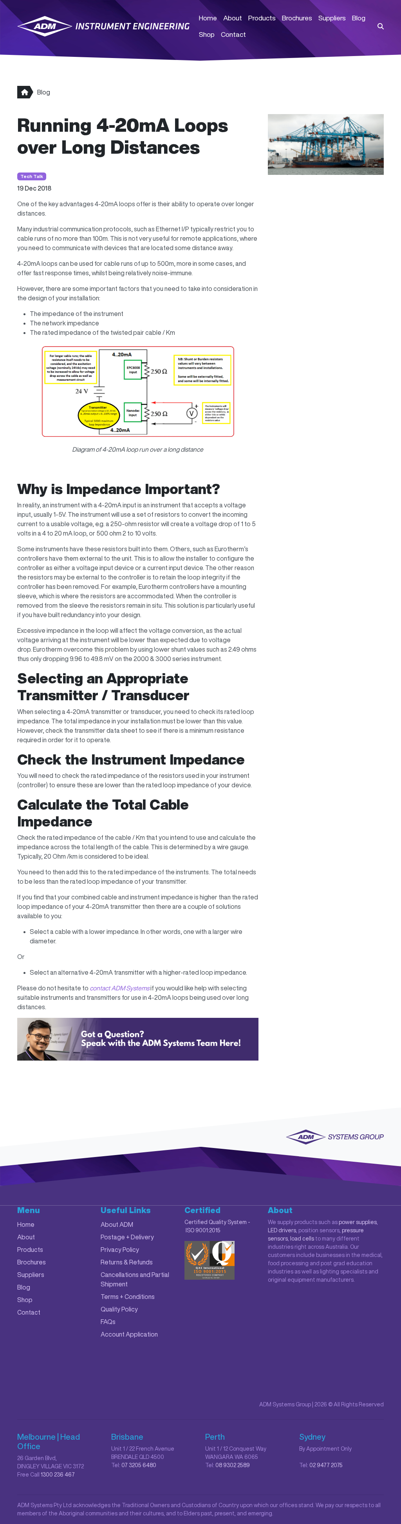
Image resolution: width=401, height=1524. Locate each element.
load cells (302, 1238)
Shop (207, 34)
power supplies (358, 1222)
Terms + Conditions (128, 1296)
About (232, 18)
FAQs (108, 1322)
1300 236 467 (58, 1474)
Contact (233, 34)
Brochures (297, 18)
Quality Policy (119, 1309)
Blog (358, 18)
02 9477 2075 (326, 1465)
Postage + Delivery (127, 1237)
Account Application (129, 1334)
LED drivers (282, 1230)
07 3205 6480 (138, 1465)
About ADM (117, 1224)
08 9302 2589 (232, 1465)
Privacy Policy (120, 1249)
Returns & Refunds (127, 1262)
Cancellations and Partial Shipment (135, 1279)
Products (262, 18)
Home (208, 18)
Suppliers (332, 18)
